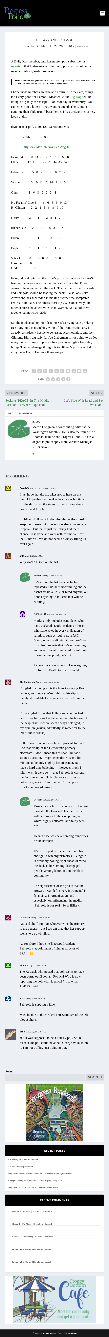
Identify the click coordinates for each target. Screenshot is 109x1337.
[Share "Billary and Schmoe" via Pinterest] (56, 371)
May (32, 147)
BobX (22, 1031)
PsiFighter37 (40, 614)
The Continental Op (29, 682)
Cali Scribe (25, 917)
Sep (56, 147)
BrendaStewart (27, 488)
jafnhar (15, 1249)
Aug (63, 147)
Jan (44, 147)
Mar (39, 147)
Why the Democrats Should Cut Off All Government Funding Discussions (40, 1174)
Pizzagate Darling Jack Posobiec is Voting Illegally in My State (35, 1181)
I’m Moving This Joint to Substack (23, 1160)
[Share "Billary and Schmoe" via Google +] (45, 371)
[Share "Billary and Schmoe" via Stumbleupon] (73, 371)
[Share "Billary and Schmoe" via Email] (79, 371)
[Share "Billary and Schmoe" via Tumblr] (51, 371)
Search (9, 1071)
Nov (51, 147)
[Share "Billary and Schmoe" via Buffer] (68, 371)
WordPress (72, 1333)
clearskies (16, 1237)
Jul (69, 147)
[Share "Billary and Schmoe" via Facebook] (34, 371)
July (26, 147)
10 (71, 46)
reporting (17, 66)
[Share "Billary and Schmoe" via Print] (85, 371)
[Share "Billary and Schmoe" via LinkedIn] (62, 371)
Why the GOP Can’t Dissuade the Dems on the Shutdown (33, 1188)
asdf (22, 556)
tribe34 (23, 965)
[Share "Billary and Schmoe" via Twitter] (39, 371)
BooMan (41, 46)
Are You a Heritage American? (21, 1167)
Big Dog (76, 97)
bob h (22, 998)
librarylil (16, 1224)
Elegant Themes (49, 1333)
